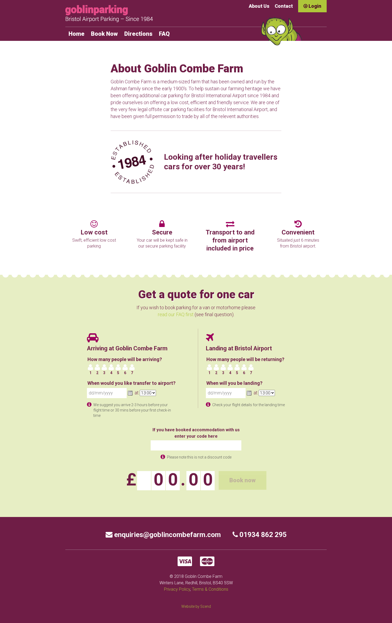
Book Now (104, 33)
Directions (138, 33)
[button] (130, 393)
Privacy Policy (177, 589)
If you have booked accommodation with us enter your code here (196, 433)
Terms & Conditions (210, 589)
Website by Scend (196, 606)
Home (77, 33)
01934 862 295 (262, 535)
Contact (284, 6)
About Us (259, 6)
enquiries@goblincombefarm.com (167, 535)
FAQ (164, 33)
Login (314, 6)
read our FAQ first (176, 314)
